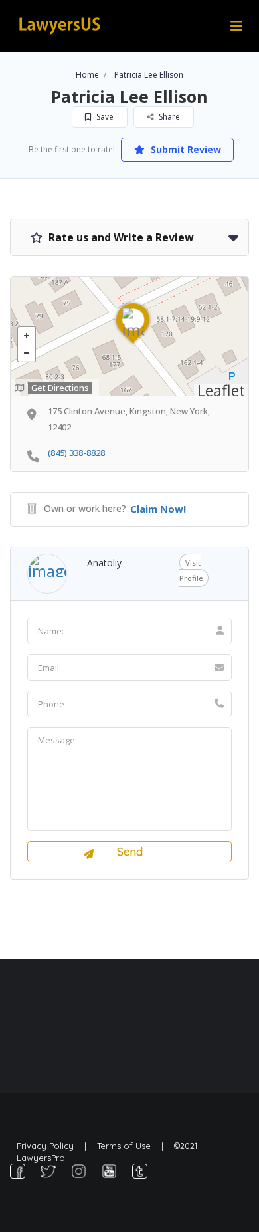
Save (104, 116)
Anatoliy (104, 562)
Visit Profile (191, 570)
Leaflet (221, 390)
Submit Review (184, 149)
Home (87, 74)
